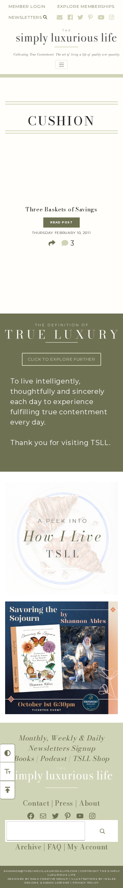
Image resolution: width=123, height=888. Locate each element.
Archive (28, 847)
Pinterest (90, 17)
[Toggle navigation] (61, 64)
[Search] (102, 831)
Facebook (70, 17)
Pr (74, 882)
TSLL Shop (90, 758)
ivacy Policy (88, 882)
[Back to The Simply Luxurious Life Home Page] (61, 43)
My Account (87, 847)
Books (24, 758)
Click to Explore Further (61, 359)
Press (64, 803)
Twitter (80, 17)
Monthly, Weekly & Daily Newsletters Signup (61, 743)
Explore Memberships (85, 6)
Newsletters (25, 17)
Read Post (61, 222)
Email (60, 17)
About (89, 803)
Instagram (110, 17)
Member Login (27, 6)
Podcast (53, 758)
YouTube (101, 17)
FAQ (54, 847)
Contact (36, 803)
